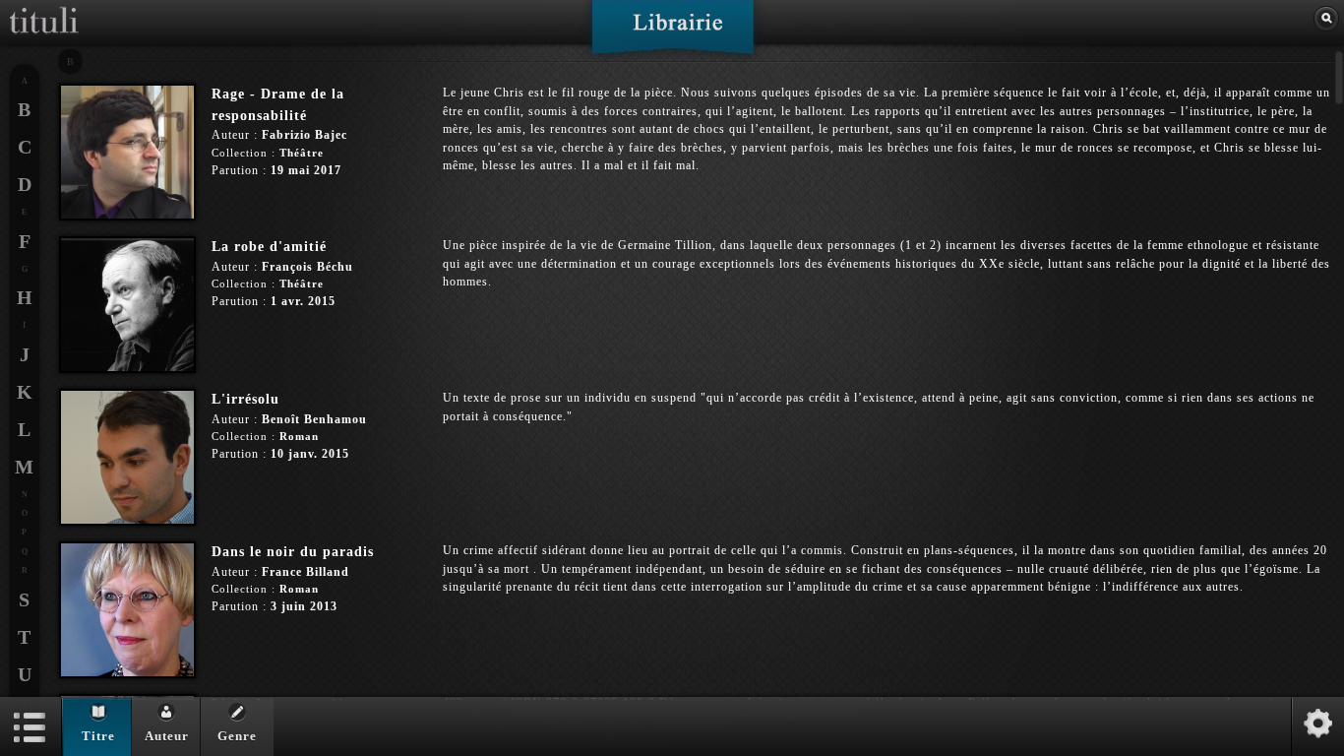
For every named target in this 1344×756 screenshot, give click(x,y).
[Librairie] (672, 33)
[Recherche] (1326, 19)
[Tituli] (44, 8)
